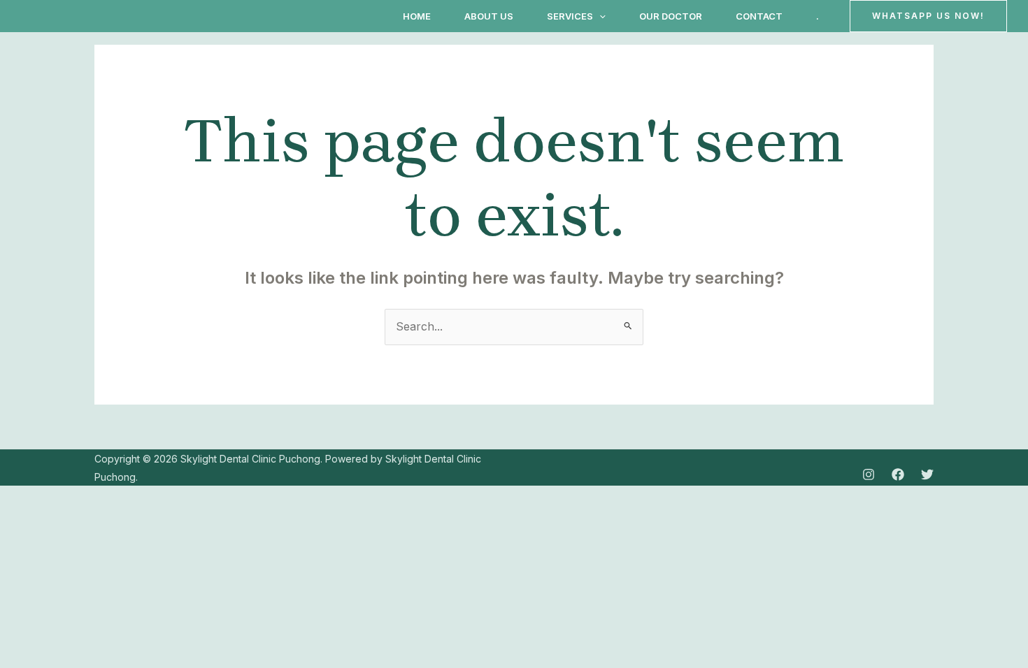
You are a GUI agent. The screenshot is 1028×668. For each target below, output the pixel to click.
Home (417, 16)
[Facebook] (898, 474)
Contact (759, 16)
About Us (488, 16)
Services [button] (570, 16)
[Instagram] (868, 474)
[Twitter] (927, 474)
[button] (599, 16)
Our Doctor (670, 16)
